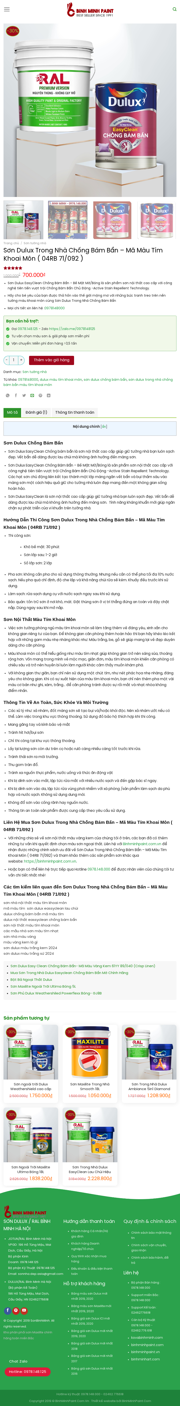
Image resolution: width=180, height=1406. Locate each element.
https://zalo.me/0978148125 (72, 329)
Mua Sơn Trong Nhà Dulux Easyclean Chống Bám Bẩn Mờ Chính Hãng (69, 973)
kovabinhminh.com (147, 1338)
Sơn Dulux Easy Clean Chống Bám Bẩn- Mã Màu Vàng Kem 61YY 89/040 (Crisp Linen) (83, 966)
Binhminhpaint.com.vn (142, 844)
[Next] (155, 110)
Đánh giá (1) (36, 413)
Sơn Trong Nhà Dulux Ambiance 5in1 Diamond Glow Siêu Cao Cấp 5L (149, 1087)
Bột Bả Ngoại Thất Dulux (31, 980)
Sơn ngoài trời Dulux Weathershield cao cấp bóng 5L (30, 1087)
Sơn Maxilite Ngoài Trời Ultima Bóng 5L (43, 987)
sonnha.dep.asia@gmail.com (40, 1274)
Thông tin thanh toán (74, 413)
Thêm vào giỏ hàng (52, 360)
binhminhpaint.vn (145, 1352)
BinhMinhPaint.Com (136, 1401)
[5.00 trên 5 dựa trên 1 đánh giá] (90, 268)
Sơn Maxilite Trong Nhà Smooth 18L (89, 1087)
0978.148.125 (28, 329)
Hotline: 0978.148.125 (27, 1372)
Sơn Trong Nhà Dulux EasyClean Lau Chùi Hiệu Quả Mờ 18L (90, 1170)
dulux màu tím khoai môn (61, 380)
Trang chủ (11, 243)
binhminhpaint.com (147, 1345)
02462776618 (39, 1299)
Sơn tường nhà (35, 243)
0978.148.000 (99, 870)
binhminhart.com (145, 1359)
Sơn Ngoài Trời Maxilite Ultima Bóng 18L (30, 1170)
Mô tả (12, 413)
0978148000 (55, 308)
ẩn (104, 426)
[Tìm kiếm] (174, 9)
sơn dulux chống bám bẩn (105, 380)
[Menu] (7, 9)
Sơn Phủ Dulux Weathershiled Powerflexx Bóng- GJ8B (56, 993)
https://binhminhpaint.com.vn (49, 862)
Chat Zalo (18, 1361)
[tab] (12, 412)
